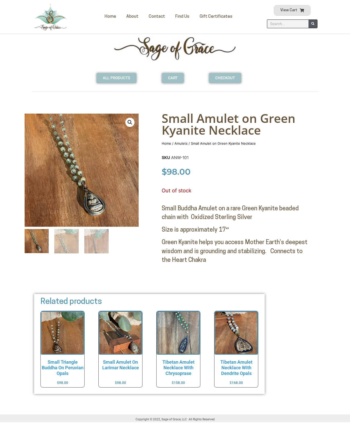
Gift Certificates (216, 16)
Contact (157, 16)
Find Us (182, 16)
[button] (130, 122)
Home (110, 16)
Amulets (181, 143)
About (132, 16)
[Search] (312, 24)
